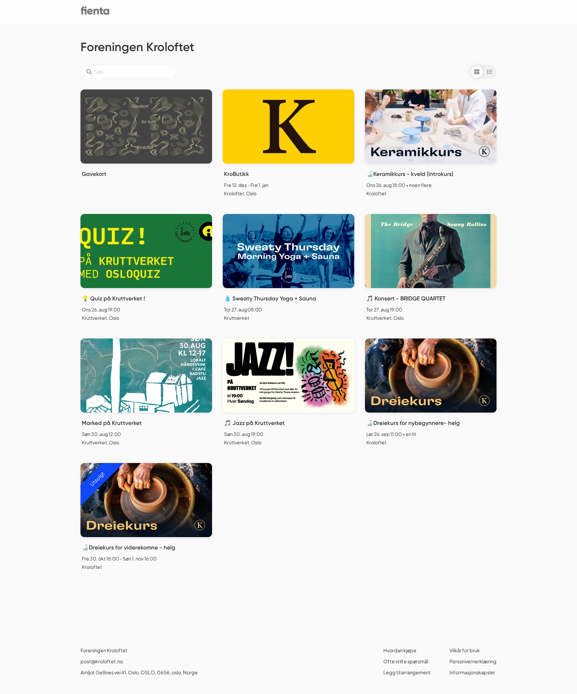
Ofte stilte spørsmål (405, 661)
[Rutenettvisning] (477, 72)
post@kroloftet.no (101, 661)
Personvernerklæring (473, 661)
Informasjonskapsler (472, 672)
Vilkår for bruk (464, 650)
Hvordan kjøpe (399, 650)
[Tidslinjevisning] (490, 72)
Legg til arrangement (407, 672)
